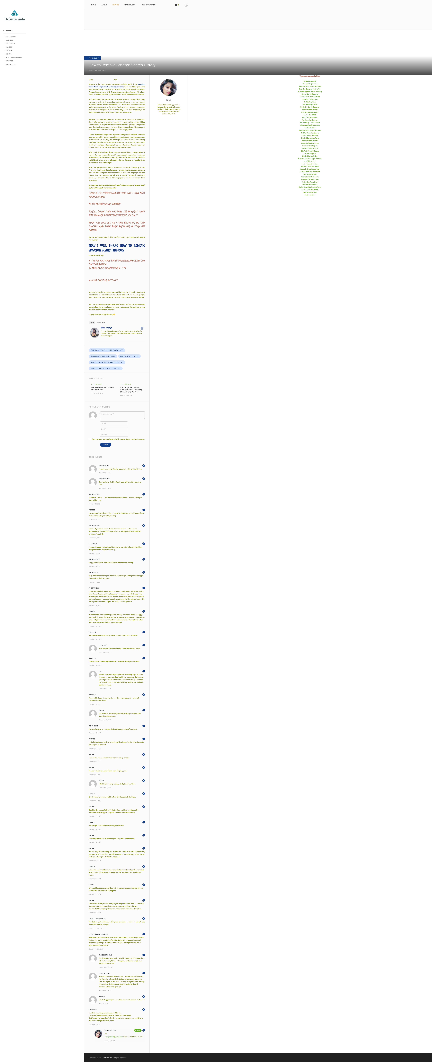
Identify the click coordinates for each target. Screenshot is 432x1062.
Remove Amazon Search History (107, 362)
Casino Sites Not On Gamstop (310, 97)
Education (10, 43)
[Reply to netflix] (143, 996)
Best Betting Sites (310, 102)
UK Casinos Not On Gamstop (310, 125)
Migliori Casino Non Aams (310, 167)
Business (9, 40)
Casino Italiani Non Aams (310, 143)
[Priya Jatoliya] (94, 337)
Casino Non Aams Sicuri (310, 182)
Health (8, 54)
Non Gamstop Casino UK (309, 112)
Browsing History (129, 356)
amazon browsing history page (107, 350)
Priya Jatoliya (106, 328)
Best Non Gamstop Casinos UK (309, 89)
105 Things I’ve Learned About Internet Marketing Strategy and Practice (131, 389)
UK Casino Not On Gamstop (309, 107)
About (104, 5)
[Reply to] (143, 465)
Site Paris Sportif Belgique (310, 151)
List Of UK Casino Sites (309, 117)
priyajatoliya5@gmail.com (114, 1037)
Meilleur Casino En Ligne (310, 148)
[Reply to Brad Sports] (143, 973)
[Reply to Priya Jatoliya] (143, 1030)
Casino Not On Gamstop (310, 135)
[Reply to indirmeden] (143, 726)
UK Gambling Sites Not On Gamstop (310, 92)
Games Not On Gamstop (310, 94)
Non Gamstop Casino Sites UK (310, 123)
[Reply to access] (143, 510)
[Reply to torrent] (143, 632)
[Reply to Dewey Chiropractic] (143, 918)
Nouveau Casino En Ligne (309, 179)
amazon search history (103, 356)
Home (93, 5)
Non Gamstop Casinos (310, 110)
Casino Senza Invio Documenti (310, 172)
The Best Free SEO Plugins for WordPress (102, 388)
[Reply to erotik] (143, 710)
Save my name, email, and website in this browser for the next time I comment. (118, 439)
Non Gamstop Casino (310, 84)
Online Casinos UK (310, 81)
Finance (115, 5)
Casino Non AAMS (310, 115)
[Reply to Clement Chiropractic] (143, 934)
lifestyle (9, 61)
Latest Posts (101, 323)
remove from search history (106, 368)
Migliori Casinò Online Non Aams (310, 187)
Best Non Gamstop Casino (310, 133)
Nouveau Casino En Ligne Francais (310, 159)
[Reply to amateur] (143, 658)
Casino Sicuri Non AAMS (310, 190)
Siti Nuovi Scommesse (309, 185)
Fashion (9, 47)
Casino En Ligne (310, 128)
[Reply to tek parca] (143, 543)
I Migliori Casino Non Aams (310, 138)
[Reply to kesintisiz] (143, 645)
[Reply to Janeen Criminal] (143, 955)
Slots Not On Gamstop (310, 99)
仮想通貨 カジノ (310, 161)
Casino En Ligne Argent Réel (309, 169)
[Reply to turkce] (143, 611)
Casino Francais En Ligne (310, 164)
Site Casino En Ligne (310, 174)
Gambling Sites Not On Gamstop (310, 86)
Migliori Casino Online (309, 156)
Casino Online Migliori (309, 146)
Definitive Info (107, 1058)
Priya (168, 100)
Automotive (11, 36)
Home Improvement (14, 57)
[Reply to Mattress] (143, 1009)
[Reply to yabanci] (143, 694)
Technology (130, 5)
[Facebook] (142, 328)
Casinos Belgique (310, 154)
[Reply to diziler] (143, 671)
